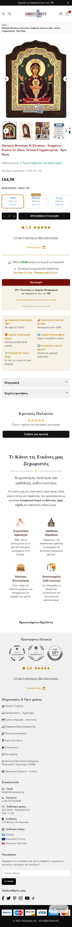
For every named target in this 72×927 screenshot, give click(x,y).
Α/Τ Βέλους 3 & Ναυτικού (15, 822)
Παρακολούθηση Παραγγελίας (21, 726)
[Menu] (3, 13)
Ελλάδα (10, 834)
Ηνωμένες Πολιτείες (16, 843)
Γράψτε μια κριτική (36, 434)
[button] (67, 13)
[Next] (66, 78)
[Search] (9, 13)
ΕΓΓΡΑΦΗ (8, 881)
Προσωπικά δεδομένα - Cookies (21, 771)
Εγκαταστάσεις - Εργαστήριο (19, 713)
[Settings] (61, 13)
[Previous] (6, 78)
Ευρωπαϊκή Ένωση (15, 839)
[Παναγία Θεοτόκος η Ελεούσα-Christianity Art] (9, 131)
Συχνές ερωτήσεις (16, 393)
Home (4, 25)
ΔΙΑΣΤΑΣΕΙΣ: (15, 188)
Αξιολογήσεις (11, 747)
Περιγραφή (12, 382)
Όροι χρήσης (11, 754)
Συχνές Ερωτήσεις (13, 740)
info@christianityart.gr (13, 792)
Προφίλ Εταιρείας (14, 706)
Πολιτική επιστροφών (15, 733)
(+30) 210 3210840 (11, 801)
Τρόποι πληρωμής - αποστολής (21, 719)
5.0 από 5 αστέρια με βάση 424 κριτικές (36, 237)
